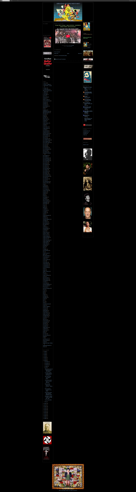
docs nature (45, 165)
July (46, 367)
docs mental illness (46, 160)
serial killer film (45, 315)
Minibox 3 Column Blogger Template (63, 490)
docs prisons (45, 167)
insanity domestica (46, 215)
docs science (45, 172)
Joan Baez (45, 220)
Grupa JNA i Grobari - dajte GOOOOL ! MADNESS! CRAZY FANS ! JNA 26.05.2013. (68, 26)
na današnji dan (45, 266)
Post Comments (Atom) (63, 55)
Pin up (44, 289)
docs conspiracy (46, 141)
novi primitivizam (46, 280)
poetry (44, 290)
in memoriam (45, 210)
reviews (44, 305)
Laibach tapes (45, 242)
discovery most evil (46, 133)
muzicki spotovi (45, 263)
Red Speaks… (86, 112)
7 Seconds (45, 93)
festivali (44, 195)
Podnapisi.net (85, 133)
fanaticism (44, 191)
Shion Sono (45, 319)
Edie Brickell (45, 186)
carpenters (45, 120)
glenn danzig (45, 199)
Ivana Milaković (87, 102)
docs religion (45, 169)
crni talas (44, 129)
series (44, 318)
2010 (45, 415)
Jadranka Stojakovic (46, 219)
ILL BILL (44, 206)
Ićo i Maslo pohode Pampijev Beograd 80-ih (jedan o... (48, 373)
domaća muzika (45, 182)
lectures (44, 246)
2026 (45, 351)
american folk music (46, 100)
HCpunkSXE (45, 202)
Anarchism (45, 102)
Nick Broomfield (45, 277)
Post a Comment (57, 51)
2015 (45, 408)
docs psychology (46, 168)
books (44, 115)
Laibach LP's (45, 238)
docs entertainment (46, 149)
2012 (45, 412)
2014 (45, 409)
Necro (44, 272)
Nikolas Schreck (45, 279)
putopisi (44, 298)
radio (44, 302)
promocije (44, 296)
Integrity (44, 216)
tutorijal (44, 336)
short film (44, 323)
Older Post (80, 53)
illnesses (44, 207)
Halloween (86, 116)
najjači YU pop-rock (46, 271)
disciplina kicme (45, 132)
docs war (44, 180)
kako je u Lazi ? (86, 144)
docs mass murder (46, 159)
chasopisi (44, 124)
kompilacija (45, 229)
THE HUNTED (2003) (87, 100)
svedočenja (45, 328)
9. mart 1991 (45, 94)
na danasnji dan (45, 264)
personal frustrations (46, 288)
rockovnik (44, 309)
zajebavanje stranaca (46, 345)
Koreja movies (45, 232)
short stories (45, 324)
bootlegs (44, 116)
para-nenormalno (46, 285)
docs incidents (45, 155)
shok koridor (45, 322)
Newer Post (56, 53)
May (46, 401)
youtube (44, 341)
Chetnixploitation (87, 99)
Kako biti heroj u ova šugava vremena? (88, 119)
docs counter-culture (46, 142)
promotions (45, 297)
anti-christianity (45, 106)
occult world (45, 283)
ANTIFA (44, 107)
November (47, 363)
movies (44, 258)
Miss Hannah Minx (46, 255)
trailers (44, 331)
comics (44, 125)
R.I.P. (44, 301)
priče (44, 293)
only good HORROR (46, 284)
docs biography (45, 138)
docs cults (44, 145)
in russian (44, 211)
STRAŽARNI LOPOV (88, 92)
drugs (44, 184)
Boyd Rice (44, 117)
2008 (45, 418)
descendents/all (45, 130)
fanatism (44, 193)
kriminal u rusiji (45, 233)
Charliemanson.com (86, 130)
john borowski (45, 223)
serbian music (45, 314)
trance (44, 332)
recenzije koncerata (46, 303)
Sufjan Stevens (45, 327)
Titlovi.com (85, 134)
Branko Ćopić (45, 119)
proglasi (44, 294)
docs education (45, 147)
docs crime (45, 143)
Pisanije (85, 96)
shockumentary (45, 320)
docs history (45, 151)
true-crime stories (46, 335)
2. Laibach (45, 88)
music (44, 260)
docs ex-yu (45, 150)
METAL (44, 254)
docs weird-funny (46, 181)
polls (44, 292)
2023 (45, 354)
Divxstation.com (86, 132)
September (47, 364)
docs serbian (45, 173)
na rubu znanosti (46, 267)
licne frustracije (45, 250)
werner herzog (45, 340)
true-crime (45, 333)
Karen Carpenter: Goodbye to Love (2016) (48, 389)
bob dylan (44, 113)
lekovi (44, 247)
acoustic (44, 98)
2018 (45, 403)
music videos (45, 262)
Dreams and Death (87, 97)
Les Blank (44, 249)
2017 (45, 405)
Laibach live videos (46, 237)
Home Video (45, 203)
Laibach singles (45, 241)
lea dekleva (45, 245)
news (44, 276)
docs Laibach (45, 156)
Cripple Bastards (46, 128)
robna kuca (45, 307)
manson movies (45, 253)
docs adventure (45, 136)
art (43, 108)
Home (68, 53)
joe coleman (45, 221)
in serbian (44, 212)
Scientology (45, 311)
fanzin (44, 194)
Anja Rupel (45, 104)
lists (43, 251)
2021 (45, 357)
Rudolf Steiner (45, 310)
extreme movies (45, 190)
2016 (45, 406)
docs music (45, 163)
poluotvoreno (86, 115)
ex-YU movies (45, 189)
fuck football (45, 197)
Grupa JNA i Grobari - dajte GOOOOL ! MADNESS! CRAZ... (48, 393)
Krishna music (45, 234)
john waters (45, 224)
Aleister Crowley (46, 99)
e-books (44, 185)
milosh (85, 120)
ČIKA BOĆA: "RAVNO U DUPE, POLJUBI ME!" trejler (48, 397)
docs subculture (45, 178)
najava (44, 268)
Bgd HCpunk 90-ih (46, 112)
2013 (45, 411)
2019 (45, 360)
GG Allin (44, 198)
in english (44, 208)
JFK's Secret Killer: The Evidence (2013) (48, 377)
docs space (45, 177)
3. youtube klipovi (46, 89)
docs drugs (45, 146)
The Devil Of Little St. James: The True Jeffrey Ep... (48, 381)
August (46, 366)
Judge (44, 225)
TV (43, 337)
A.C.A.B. (44, 95)
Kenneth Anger (45, 228)
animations (45, 103)
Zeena (44, 346)
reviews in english (46, 306)
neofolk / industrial (46, 275)
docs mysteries (45, 164)
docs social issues (46, 176)
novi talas (44, 281)
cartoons (44, 121)
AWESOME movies (46, 111)
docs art (44, 137)
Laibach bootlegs (46, 236)
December (47, 361)
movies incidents (46, 259)
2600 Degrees (75, 490)
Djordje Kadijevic (46, 134)
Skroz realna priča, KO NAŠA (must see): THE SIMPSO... (49, 370)
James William (71, 490)
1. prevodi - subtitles (46, 84)
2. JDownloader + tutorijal (47, 85)
